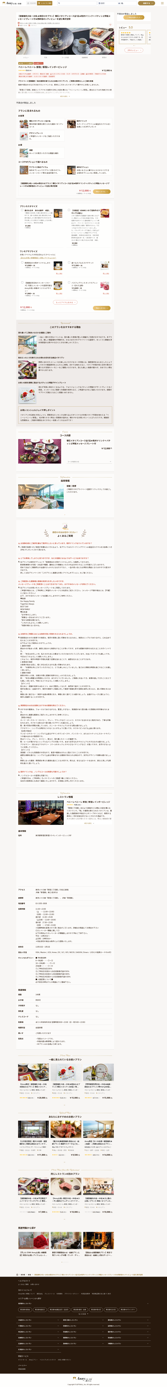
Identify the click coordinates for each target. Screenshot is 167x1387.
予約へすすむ (100, 191)
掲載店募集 (22, 1369)
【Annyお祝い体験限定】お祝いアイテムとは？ (38, 258)
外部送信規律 (85, 1294)
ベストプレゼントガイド (48, 1360)
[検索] (146, 3)
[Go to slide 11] (40, 461)
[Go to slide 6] (34, 461)
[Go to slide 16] (46, 461)
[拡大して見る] (24, 124)
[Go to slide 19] (50, 461)
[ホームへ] (11, 3)
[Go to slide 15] (45, 461)
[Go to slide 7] (35, 461)
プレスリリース (50, 1294)
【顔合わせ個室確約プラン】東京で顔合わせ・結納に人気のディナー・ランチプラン (98, 1254)
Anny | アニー (33, 1360)
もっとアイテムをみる (64, 302)
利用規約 (59, 1294)
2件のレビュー (133, 50)
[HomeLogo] (83, 1378)
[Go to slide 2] (29, 461)
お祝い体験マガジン (64, 1360)
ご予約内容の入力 (133, 17)
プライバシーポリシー (71, 1294)
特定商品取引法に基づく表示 (101, 1294)
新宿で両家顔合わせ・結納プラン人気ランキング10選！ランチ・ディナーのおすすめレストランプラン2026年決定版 (66, 1254)
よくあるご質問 (23, 1284)
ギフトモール (22, 1360)
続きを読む (64, 96)
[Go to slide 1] (28, 461)
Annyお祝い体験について (26, 1294)
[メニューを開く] (162, 3)
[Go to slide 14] (44, 461)
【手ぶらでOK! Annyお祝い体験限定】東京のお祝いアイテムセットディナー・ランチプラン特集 (33, 1254)
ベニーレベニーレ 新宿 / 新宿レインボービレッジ (88, 801)
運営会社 (40, 1294)
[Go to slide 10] (39, 461)
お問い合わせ (34, 1284)
